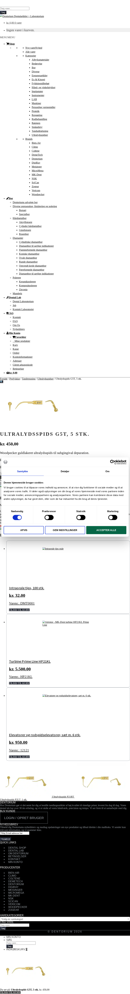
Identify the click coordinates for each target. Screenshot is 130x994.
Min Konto (14, 333)
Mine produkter (22, 341)
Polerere (17, 277)
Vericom (36, 190)
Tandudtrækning (40, 131)
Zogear (35, 186)
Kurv (15, 345)
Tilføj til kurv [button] (19, 610)
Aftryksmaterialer (40, 59)
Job (14, 305)
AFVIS (23, 530)
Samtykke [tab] (22, 471)
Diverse (35, 71)
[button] (7, 37)
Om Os (16, 325)
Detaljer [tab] (65, 471)
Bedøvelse (37, 63)
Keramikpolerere (27, 281)
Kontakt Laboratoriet (23, 309)
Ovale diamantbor (28, 257)
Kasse (16, 349)
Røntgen (36, 123)
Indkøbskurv (16, 949)
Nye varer (33, 47)
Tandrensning (29, 378)
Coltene (35, 150)
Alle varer (30, 51)
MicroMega (37, 170)
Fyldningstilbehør (40, 83)
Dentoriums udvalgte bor (25, 202)
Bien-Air (36, 143)
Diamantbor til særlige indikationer (36, 246)
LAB (34, 99)
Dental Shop (17, 847)
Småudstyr (37, 127)
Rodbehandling (39, 119)
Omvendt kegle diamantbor (32, 265)
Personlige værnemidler (43, 107)
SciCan (35, 182)
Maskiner (36, 103)
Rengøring (37, 115)
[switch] (49, 517)
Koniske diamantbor (29, 254)
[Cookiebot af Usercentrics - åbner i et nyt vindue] (112, 462)
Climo (35, 147)
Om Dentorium (18, 853)
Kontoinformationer (22, 357)
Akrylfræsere (25, 222)
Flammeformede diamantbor (33, 250)
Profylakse (14, 378)
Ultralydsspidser (40, 135)
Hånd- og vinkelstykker (43, 87)
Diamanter (18, 238)
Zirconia (23, 289)
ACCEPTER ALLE (106, 530)
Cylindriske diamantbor (30, 242)
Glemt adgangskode (23, 364)
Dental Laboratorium (23, 301)
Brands (28, 139)
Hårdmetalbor (19, 218)
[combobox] (65, 919)
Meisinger (37, 166)
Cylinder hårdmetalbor (30, 226)
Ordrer (16, 353)
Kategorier (30, 55)
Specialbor (24, 214)
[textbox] (65, 919)
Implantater (37, 91)
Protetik (35, 111)
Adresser (17, 360)
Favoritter (20, 337)
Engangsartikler (39, 75)
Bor (34, 67)
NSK (34, 178)
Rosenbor (24, 234)
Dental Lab (15, 297)
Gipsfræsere (25, 230)
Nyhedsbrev (19, 329)
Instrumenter (38, 95)
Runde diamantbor (28, 261)
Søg (3, 12)
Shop (12, 43)
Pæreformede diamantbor (31, 269)
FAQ (10, 313)
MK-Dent (37, 174)
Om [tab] (107, 471)
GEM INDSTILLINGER (65, 530)
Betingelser (18, 368)
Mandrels (17, 293)
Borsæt (22, 210)
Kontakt (17, 317)
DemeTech (37, 154)
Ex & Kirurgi (38, 79)
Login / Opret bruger (24, 817)
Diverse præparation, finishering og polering (35, 206)
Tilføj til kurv (10, 992)
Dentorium (37, 158)
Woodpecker (38, 194)
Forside (3, 378)
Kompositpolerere (28, 285)
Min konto (13, 937)
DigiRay (36, 162)
